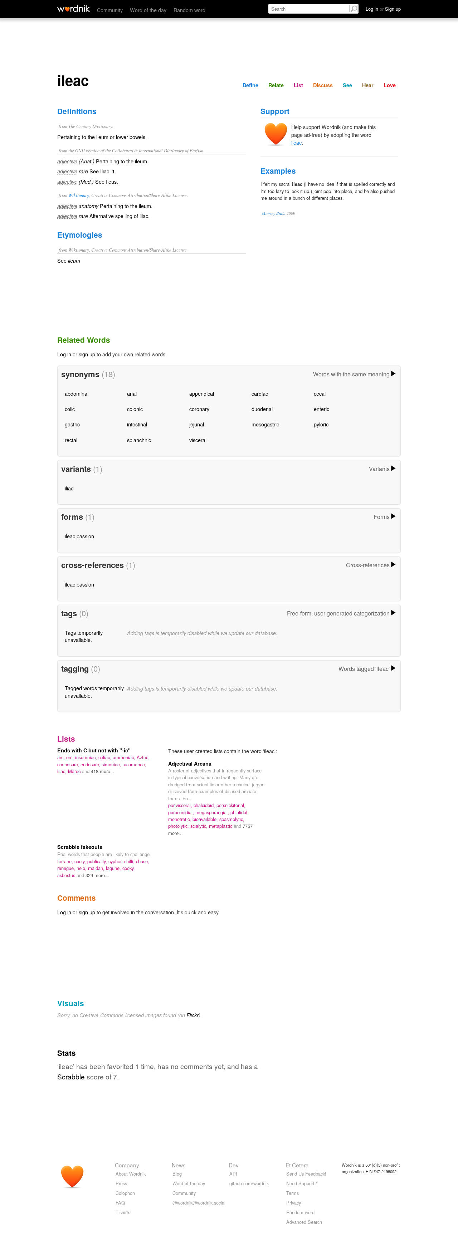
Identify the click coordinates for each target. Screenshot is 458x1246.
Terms (292, 1193)
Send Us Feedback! (306, 1173)
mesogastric (265, 424)
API (233, 1173)
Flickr (192, 1015)
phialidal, (239, 812)
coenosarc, (69, 764)
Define (250, 85)
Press (121, 1183)
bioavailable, (206, 819)
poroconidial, (181, 812)
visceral (197, 440)
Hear (368, 85)
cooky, (128, 868)
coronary (199, 408)
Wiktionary (78, 195)
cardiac (260, 393)
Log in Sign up (383, 8)
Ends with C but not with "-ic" (94, 750)
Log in (64, 354)
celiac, (105, 757)
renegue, (67, 868)
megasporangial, (212, 812)
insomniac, (86, 757)
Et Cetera (297, 1165)
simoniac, (112, 764)
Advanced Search (304, 1221)
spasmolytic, (231, 819)
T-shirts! (124, 1212)
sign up (87, 354)
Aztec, (143, 757)
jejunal (196, 424)
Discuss (323, 85)
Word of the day (148, 10)
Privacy (293, 1202)
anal (132, 393)
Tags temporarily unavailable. (84, 636)
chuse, (142, 861)
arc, (61, 757)
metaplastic (221, 825)
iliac (69, 488)
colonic (135, 408)
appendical (201, 393)
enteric (321, 408)
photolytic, (179, 825)
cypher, (116, 861)
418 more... (102, 771)
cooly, (80, 861)
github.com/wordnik (249, 1183)
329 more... (97, 875)
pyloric (321, 424)
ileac (296, 142)
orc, (70, 757)
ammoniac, (125, 757)
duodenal (262, 408)
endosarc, (91, 764)
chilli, (130, 861)
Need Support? (301, 1183)
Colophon (125, 1193)
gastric (72, 424)
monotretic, (180, 819)
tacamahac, (134, 764)
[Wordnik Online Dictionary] (73, 8)
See (347, 85)
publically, (97, 861)
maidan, (97, 868)
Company (127, 1165)
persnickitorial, (230, 805)
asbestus (67, 875)
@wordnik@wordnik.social (198, 1202)
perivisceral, (181, 805)
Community (110, 10)
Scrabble (71, 1076)
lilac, (62, 771)
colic (70, 408)
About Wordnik (131, 1173)
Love (390, 85)
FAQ (120, 1202)
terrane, (65, 861)
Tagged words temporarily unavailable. (94, 691)
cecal (320, 393)
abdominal (76, 393)
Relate (276, 85)
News (179, 1165)
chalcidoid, (205, 805)
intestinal (137, 424)
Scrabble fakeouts (79, 846)
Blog (177, 1173)
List (298, 85)
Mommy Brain (274, 213)
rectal (71, 440)
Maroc (75, 771)
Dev (234, 1165)
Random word (189, 10)
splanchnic (139, 440)
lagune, (114, 868)
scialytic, (199, 825)
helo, (82, 868)
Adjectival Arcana (189, 763)
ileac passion (79, 536)
